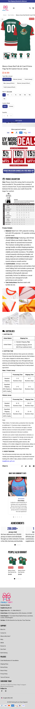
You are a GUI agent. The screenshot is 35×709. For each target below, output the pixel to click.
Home (4, 15)
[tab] (13, 517)
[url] (6, 608)
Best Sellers (11, 15)
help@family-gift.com (8, 461)
